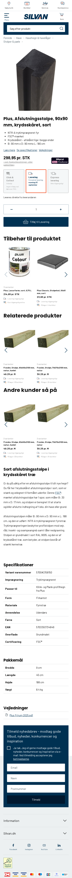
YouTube (44, 849)
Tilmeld (36, 799)
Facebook (13, 849)
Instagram (29, 849)
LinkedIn (59, 849)
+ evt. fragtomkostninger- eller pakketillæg (18, 163)
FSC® (58, 492)
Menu (7, 20)
